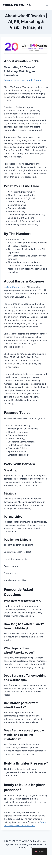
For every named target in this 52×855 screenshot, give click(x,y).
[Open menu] (47, 5)
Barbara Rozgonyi (13, 287)
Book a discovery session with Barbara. (23, 80)
